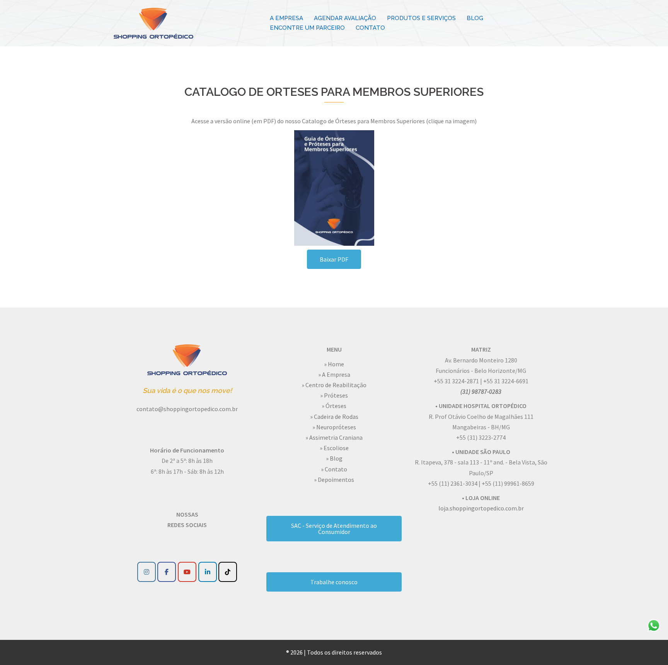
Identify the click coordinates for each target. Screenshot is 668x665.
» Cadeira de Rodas (334, 416)
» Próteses (334, 395)
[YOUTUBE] (187, 572)
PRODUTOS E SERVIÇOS (421, 18)
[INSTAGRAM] (146, 572)
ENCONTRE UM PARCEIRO (307, 27)
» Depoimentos (334, 479)
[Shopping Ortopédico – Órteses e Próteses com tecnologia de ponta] (153, 22)
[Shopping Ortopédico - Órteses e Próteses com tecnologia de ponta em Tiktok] (227, 572)
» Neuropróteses (334, 427)
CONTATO (370, 27)
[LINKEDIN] (207, 572)
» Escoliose (334, 448)
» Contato (334, 469)
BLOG (475, 18)
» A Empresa (334, 374)
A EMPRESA (286, 18)
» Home (334, 364)
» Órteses (334, 406)
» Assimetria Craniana (334, 437)
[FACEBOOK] (166, 572)
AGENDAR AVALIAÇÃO (345, 18)
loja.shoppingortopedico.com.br (481, 508)
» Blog (334, 458)
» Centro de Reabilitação (334, 385)
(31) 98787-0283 (480, 391)
